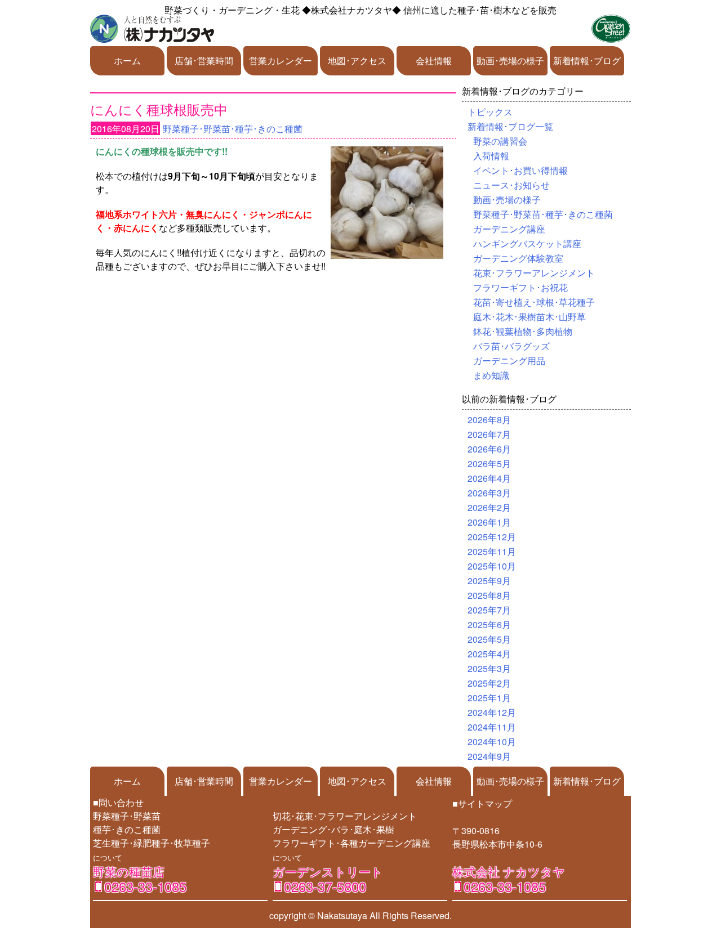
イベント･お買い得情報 (520, 170)
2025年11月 (492, 551)
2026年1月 (489, 522)
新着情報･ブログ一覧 (510, 126)
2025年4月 (489, 653)
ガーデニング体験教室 (518, 258)
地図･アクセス (357, 60)
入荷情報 (491, 155)
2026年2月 (489, 507)
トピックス (490, 111)
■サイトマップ (482, 803)
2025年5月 (489, 639)
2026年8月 (489, 419)
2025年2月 (489, 683)
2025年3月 (489, 668)
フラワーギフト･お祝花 (520, 287)
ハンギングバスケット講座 (527, 243)
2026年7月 (489, 434)
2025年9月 (489, 580)
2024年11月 (492, 726)
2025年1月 (489, 697)
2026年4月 (489, 478)
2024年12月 (492, 712)
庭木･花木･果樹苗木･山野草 (529, 316)
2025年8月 (489, 595)
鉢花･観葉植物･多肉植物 (522, 331)
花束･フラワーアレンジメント (534, 272)
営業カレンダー (280, 60)
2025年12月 (492, 536)
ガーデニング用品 (509, 360)
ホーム (127, 60)
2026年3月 (489, 492)
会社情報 (434, 60)
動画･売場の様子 (510, 60)
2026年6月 (489, 448)
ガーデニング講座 (509, 228)
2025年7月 (489, 609)
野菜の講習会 (500, 141)
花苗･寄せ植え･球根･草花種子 (534, 301)
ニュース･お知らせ (511, 184)
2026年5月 (489, 463)
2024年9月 (489, 756)
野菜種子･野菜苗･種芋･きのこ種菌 (232, 128)
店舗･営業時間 (204, 60)
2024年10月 (492, 741)
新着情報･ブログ (587, 60)
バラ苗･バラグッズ (511, 345)
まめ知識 (491, 375)
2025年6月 (489, 624)
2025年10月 (492, 565)
